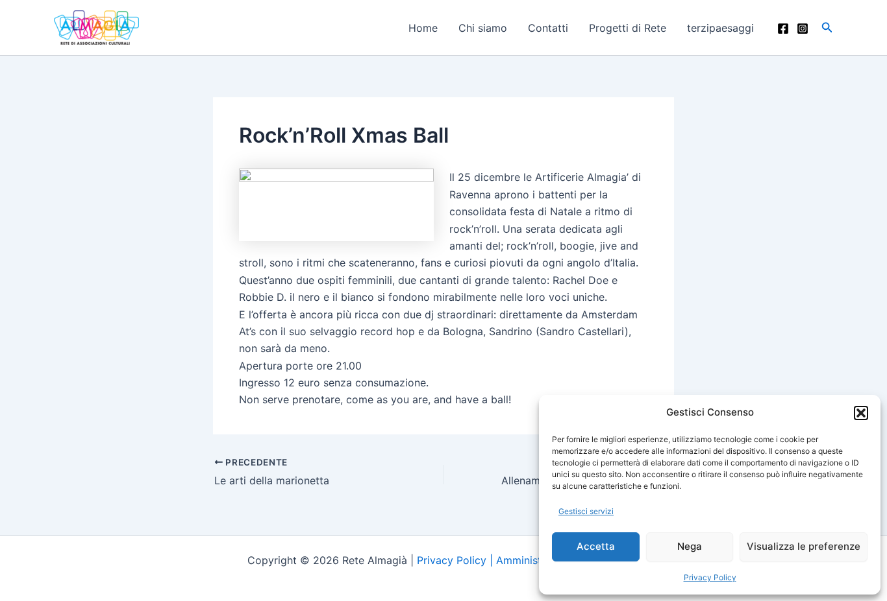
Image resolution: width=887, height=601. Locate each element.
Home (423, 27)
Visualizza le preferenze (803, 546)
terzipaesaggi (720, 27)
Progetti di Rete (627, 27)
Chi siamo (482, 27)
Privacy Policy (710, 577)
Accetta (596, 546)
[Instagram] (802, 28)
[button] (861, 413)
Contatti (548, 27)
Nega (689, 546)
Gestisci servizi (586, 511)
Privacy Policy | (456, 560)
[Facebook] (783, 28)
